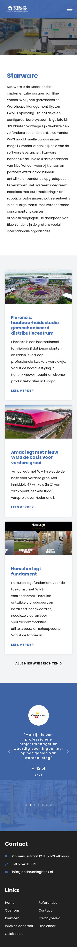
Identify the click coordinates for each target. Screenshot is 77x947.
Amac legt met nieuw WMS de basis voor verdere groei (34, 457)
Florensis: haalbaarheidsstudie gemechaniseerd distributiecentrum (35, 325)
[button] (70, 9)
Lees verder (22, 390)
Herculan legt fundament (26, 571)
